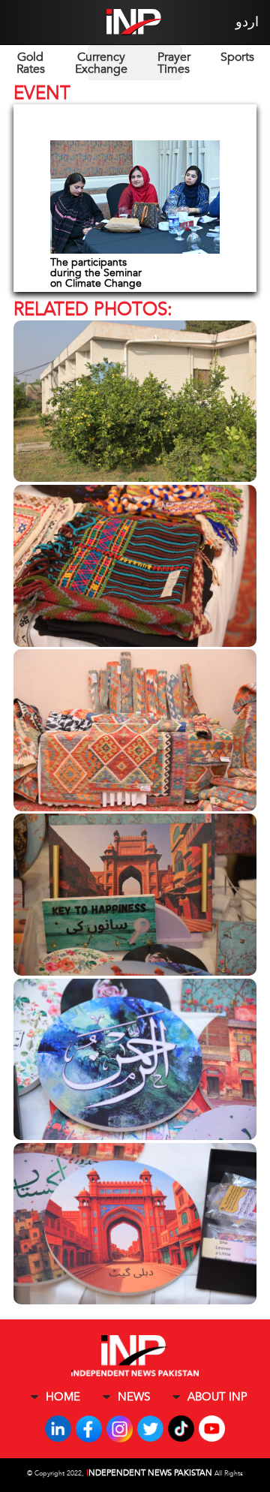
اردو (247, 22)
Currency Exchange (101, 63)
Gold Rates (30, 63)
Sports (237, 57)
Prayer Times (174, 63)
